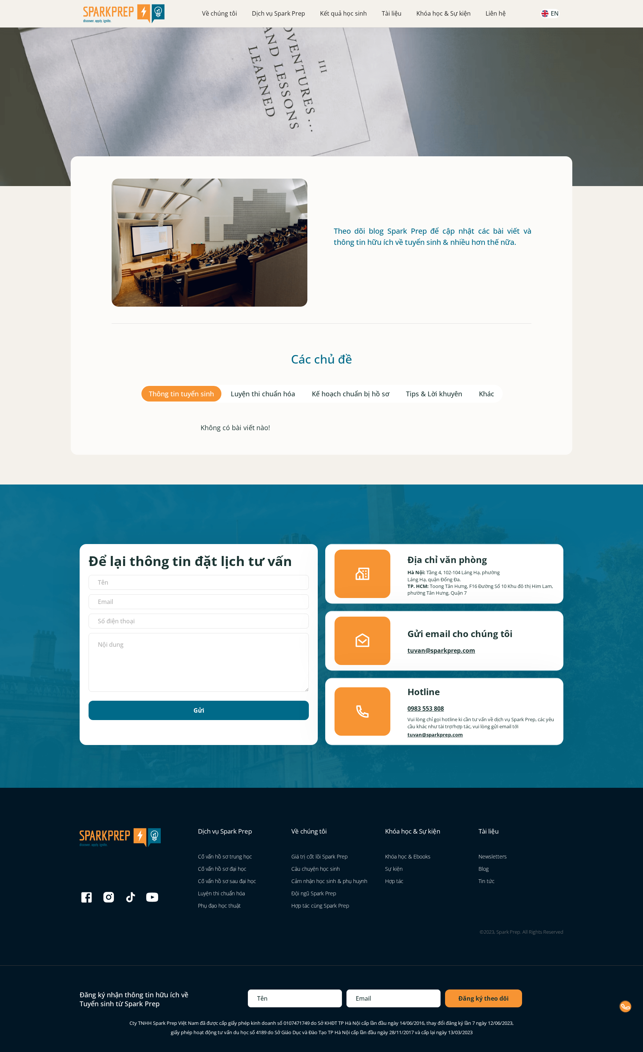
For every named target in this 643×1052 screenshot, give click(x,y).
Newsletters (493, 856)
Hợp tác (394, 881)
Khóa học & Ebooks (408, 856)
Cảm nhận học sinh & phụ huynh (329, 881)
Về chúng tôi (219, 13)
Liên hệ (496, 13)
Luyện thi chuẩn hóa (263, 393)
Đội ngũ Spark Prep (313, 893)
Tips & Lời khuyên (434, 393)
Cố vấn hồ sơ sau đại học (227, 881)
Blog (484, 868)
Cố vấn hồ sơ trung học (225, 856)
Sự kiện (394, 868)
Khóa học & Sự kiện (443, 13)
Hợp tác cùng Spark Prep (320, 905)
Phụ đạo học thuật (219, 905)
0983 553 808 (425, 708)
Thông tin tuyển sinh (181, 393)
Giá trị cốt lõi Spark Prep (319, 856)
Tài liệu (392, 13)
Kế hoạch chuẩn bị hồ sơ (350, 393)
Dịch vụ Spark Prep (278, 13)
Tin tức (487, 881)
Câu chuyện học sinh (315, 868)
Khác (486, 393)
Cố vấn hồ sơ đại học (222, 868)
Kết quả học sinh (343, 13)
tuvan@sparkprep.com (441, 650)
